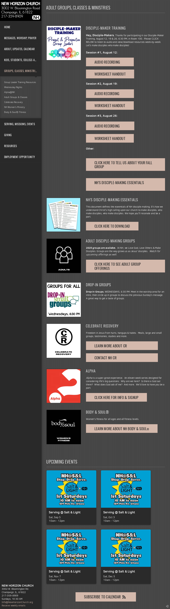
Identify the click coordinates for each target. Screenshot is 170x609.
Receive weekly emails (13, 605)
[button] (110, 62)
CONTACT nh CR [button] (121, 357)
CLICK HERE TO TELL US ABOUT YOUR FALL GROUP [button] (123, 164)
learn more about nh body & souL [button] (121, 428)
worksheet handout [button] (110, 74)
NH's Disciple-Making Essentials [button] (124, 184)
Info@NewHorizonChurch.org (17, 602)
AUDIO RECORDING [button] (110, 93)
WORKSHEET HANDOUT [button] (109, 105)
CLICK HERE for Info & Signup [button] (116, 397)
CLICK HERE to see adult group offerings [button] (117, 266)
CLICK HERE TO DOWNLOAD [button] (112, 226)
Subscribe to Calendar (102, 597)
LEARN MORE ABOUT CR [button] (121, 345)
